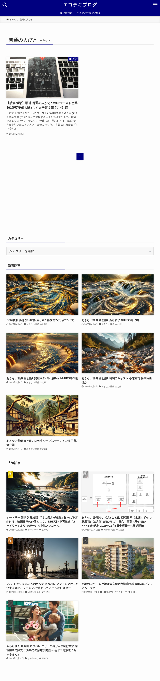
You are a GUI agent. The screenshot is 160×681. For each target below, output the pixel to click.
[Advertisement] (80, 201)
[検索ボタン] (4, 4)
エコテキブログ (80, 4)
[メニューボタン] (155, 4)
